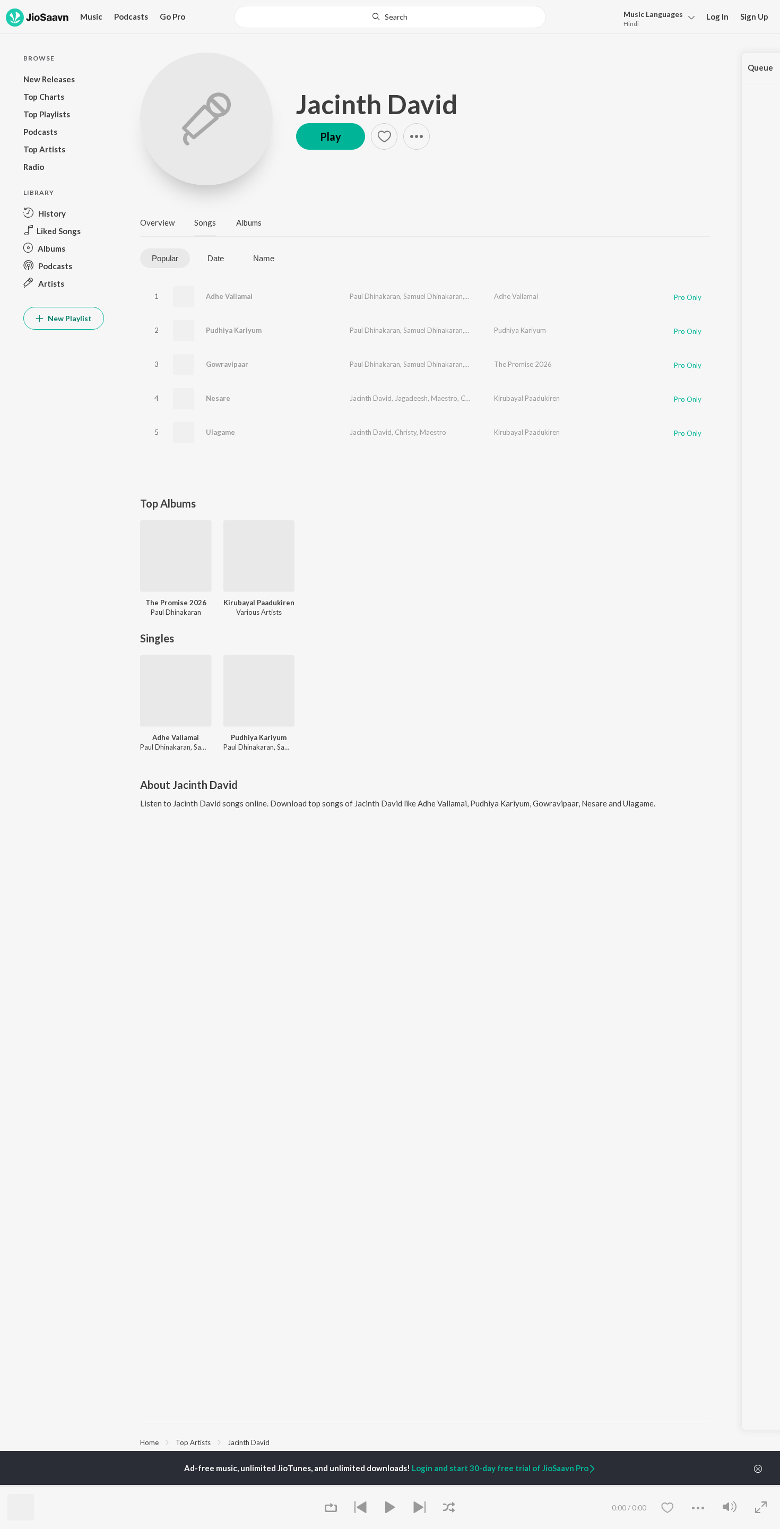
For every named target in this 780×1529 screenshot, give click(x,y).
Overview (157, 222)
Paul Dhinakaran (375, 296)
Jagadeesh (411, 398)
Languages (653, 14)
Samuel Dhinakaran (433, 296)
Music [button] (91, 16)
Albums (249, 222)
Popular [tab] (165, 258)
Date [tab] (215, 258)
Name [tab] (263, 258)
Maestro (444, 398)
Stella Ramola (487, 296)
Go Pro (172, 16)
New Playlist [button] (69, 318)
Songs (205, 222)
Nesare (218, 398)
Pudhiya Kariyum (234, 330)
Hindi (631, 23)
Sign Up (754, 16)
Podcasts (131, 16)
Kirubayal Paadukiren (527, 398)
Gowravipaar (227, 364)
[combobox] (390, 17)
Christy (472, 398)
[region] (425, 1442)
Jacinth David (376, 104)
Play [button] (330, 136)
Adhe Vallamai (229, 296)
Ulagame (220, 432)
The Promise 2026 (523, 364)
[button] (656, 18)
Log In (717, 16)
